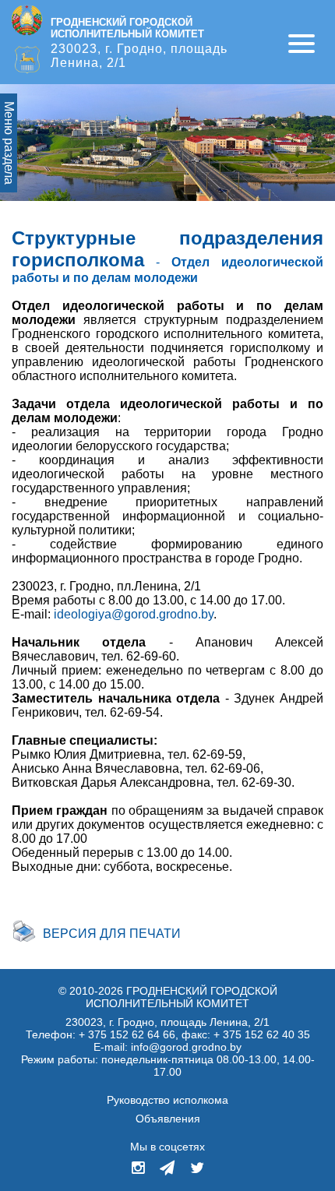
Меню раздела (9, 143)
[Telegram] (167, 1169)
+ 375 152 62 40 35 (261, 1034)
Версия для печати (112, 933)
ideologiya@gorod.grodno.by (133, 614)
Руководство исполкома (167, 1100)
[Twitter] (197, 1169)
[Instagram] (139, 1169)
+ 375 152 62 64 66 (127, 1034)
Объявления (168, 1118)
